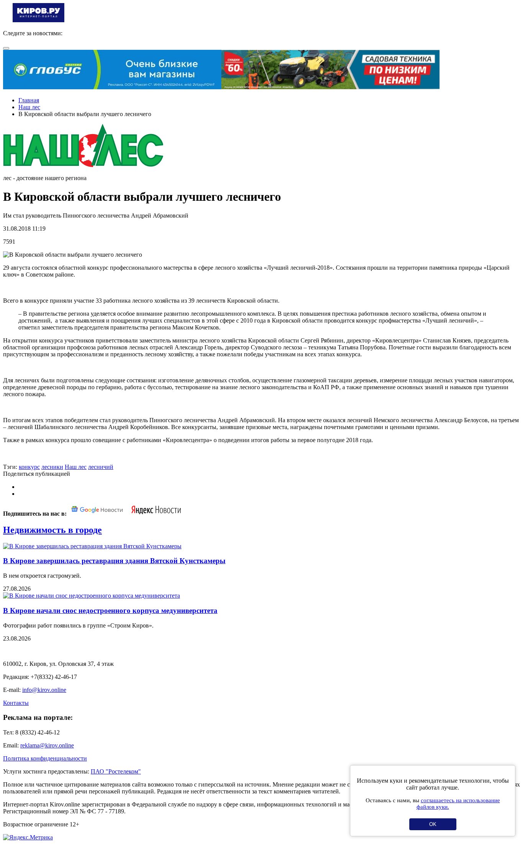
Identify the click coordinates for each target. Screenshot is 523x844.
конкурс (29, 467)
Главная (28, 100)
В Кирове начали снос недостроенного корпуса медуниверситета (110, 610)
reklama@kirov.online (47, 745)
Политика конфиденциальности (45, 758)
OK (432, 824)
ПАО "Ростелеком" (116, 771)
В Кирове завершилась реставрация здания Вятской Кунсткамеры (114, 561)
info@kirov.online (44, 690)
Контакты (16, 703)
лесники (52, 467)
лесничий (100, 467)
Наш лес (29, 107)
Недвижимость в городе (52, 530)
